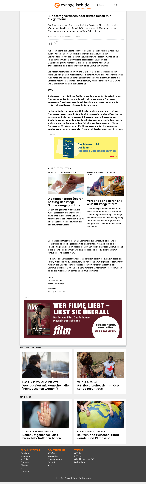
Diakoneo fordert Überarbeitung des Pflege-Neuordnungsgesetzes (66, 202)
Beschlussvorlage (56, 284)
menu (23, 5)
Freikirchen (79, 462)
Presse (67, 478)
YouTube (25, 459)
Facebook (25, 453)
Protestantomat (55, 459)
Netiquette (59, 478)
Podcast (51, 462)
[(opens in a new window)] (86, 148)
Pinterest (25, 462)
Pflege (50, 291)
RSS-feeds (52, 453)
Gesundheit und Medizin (71, 37)
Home (50, 43)
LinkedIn (25, 471)
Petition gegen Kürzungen (62, 173)
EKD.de (77, 456)
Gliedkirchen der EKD (84, 459)
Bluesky (24, 465)
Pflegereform (60, 291)
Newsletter (53, 456)
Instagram (25, 456)
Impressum (86, 478)
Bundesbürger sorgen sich (91, 432)
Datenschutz (76, 478)
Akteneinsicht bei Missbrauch (38, 432)
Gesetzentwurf (55, 281)
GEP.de (77, 453)
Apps (50, 465)
